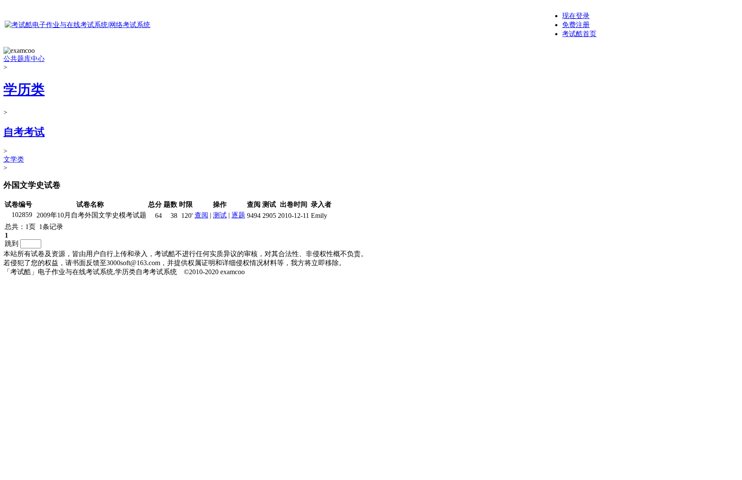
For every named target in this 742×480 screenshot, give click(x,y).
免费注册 (576, 24)
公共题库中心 (24, 58)
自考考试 (24, 132)
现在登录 (576, 15)
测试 (220, 215)
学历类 (24, 89)
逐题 (238, 215)
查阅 (201, 215)
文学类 (13, 159)
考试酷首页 (579, 33)
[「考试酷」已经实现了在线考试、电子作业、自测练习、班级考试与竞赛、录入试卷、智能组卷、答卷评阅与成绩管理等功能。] (77, 24)
